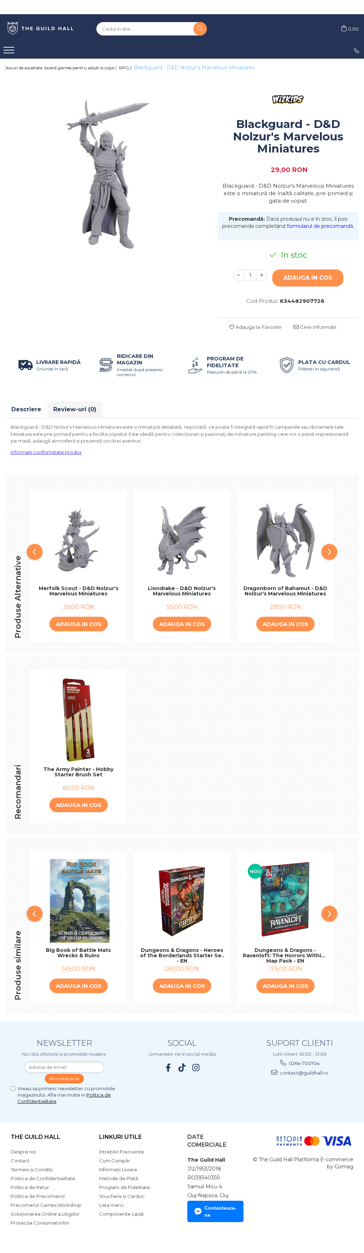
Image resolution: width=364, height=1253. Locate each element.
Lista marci (111, 1205)
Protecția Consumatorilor (40, 1223)
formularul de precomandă (320, 226)
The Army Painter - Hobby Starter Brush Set (78, 772)
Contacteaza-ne (220, 1211)
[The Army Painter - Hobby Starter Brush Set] (78, 720)
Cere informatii (317, 327)
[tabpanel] (106, 175)
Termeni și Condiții (32, 1169)
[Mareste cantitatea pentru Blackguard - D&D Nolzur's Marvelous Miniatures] (262, 275)
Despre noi (23, 1152)
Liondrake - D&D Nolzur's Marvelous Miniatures (182, 591)
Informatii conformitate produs (46, 452)
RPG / (126, 67)
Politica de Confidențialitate (43, 1178)
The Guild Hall (35, 1137)
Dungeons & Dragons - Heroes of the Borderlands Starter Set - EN (182, 955)
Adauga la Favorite (258, 327)
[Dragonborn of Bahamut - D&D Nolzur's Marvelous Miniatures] (285, 539)
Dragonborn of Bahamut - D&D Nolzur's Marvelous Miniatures (285, 591)
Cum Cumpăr (114, 1160)
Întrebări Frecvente (121, 1152)
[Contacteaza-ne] (356, 50)
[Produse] (10, 52)
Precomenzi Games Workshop (46, 1205)
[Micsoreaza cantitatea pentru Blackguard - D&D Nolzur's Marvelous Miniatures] (238, 275)
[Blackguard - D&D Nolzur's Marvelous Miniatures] (106, 175)
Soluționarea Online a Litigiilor (45, 1214)
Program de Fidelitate (124, 1187)
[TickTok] (182, 1067)
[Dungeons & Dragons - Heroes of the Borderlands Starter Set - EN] (182, 901)
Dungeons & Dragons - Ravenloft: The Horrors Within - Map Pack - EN (285, 955)
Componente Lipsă (121, 1214)
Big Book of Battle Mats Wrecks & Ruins (78, 953)
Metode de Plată (118, 1178)
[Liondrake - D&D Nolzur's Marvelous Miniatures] (182, 539)
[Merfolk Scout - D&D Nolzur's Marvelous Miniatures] (78, 539)
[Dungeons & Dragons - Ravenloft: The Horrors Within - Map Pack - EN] (285, 901)
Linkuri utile (120, 1137)
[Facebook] (168, 1067)
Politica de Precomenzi (38, 1196)
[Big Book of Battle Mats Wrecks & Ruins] (78, 901)
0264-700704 (304, 1063)
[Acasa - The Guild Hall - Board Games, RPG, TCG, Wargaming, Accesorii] (40, 29)
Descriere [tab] (26, 409)
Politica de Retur (30, 1187)
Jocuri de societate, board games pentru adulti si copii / (61, 67)
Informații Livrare (118, 1169)
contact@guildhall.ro (303, 1073)
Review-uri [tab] (74, 409)
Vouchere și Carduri (121, 1196)
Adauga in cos (307, 277)
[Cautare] (200, 29)
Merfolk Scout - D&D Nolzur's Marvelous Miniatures (78, 591)
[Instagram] (196, 1067)
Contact (20, 1160)
